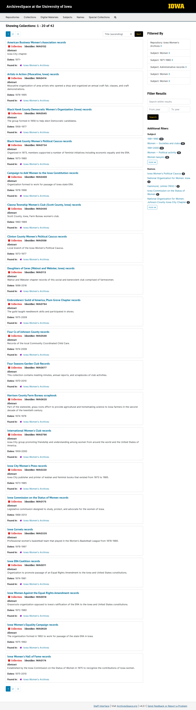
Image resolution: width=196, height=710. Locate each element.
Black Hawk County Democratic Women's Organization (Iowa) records (49, 109)
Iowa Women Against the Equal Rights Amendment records (43, 593)
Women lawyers (157, 157)
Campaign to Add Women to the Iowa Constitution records (42, 173)
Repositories (12, 17)
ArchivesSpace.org (127, 706)
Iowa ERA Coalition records (23, 561)
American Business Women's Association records (36, 42)
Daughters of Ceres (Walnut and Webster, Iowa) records (40, 268)
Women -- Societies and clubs (165, 143)
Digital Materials (49, 17)
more (151, 162)
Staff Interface (101, 706)
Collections (30, 17)
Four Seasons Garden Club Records (28, 363)
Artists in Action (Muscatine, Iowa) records (33, 74)
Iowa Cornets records (20, 529)
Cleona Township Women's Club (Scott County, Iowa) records (44, 205)
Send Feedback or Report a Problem (167, 706)
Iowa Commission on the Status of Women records (37, 497)
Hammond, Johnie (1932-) (163, 186)
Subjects (67, 17)
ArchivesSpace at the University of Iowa (39, 7)
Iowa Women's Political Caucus (165, 173)
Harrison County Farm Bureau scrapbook (32, 395)
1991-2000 (155, 147)
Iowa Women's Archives (36, 65)
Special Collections (99, 17)
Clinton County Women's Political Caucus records (37, 236)
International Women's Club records (29, 430)
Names (80, 17)
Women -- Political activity (163, 152)
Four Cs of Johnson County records (28, 332)
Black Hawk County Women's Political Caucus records (39, 141)
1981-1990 (155, 138)
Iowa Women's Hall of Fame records (29, 656)
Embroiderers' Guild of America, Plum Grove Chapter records (43, 300)
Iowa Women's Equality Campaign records (32, 625)
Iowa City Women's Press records (27, 466)
